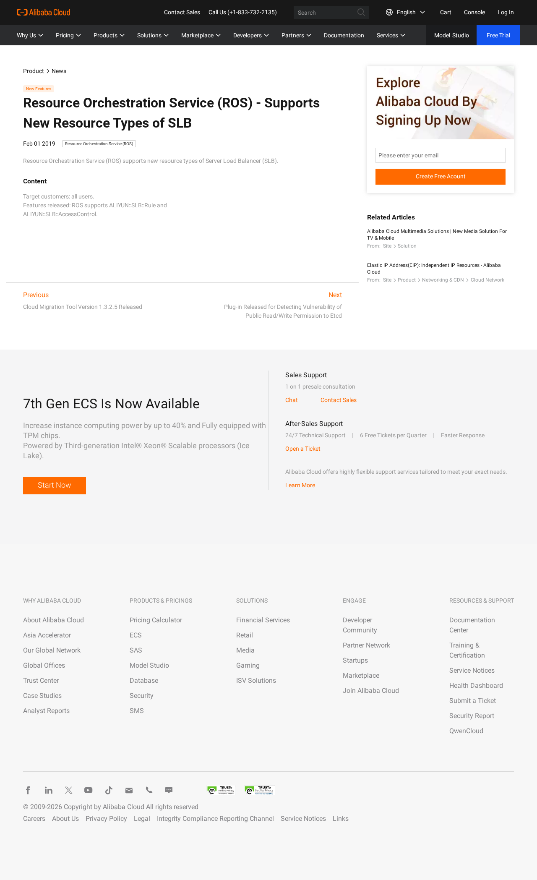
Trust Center (41, 680)
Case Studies (42, 696)
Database (144, 680)
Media (245, 650)
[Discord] (169, 790)
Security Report (471, 716)
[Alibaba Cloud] (43, 12)
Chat (291, 400)
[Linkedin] (48, 790)
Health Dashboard (476, 685)
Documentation (344, 35)
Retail (244, 635)
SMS (137, 711)
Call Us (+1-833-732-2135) (243, 12)
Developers (247, 35)
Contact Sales (182, 12)
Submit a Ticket (472, 701)
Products (105, 35)
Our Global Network (52, 650)
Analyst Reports (46, 711)
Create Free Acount (441, 176)
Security (142, 696)
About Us (65, 819)
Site (387, 246)
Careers (34, 819)
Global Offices (44, 665)
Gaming (248, 665)
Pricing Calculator (156, 620)
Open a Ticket (303, 448)
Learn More (300, 485)
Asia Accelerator (47, 635)
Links (341, 819)
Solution (407, 246)
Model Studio (149, 665)
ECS (136, 635)
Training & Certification (467, 650)
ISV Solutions (256, 680)
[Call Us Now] (149, 790)
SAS (136, 650)
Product (33, 71)
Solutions (149, 35)
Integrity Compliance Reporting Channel (215, 819)
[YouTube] (88, 790)
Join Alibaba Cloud (371, 691)
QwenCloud (466, 731)
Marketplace (197, 35)
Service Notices (472, 670)
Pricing (65, 35)
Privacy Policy (106, 819)
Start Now (54, 484)
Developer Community (360, 625)
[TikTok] (109, 790)
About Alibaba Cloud (53, 620)
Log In (506, 12)
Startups (355, 660)
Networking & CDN (443, 280)
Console (474, 12)
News (59, 71)
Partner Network (366, 645)
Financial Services (263, 620)
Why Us (26, 35)
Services (387, 35)
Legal (142, 819)
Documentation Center (472, 625)
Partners (293, 35)
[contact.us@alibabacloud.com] (129, 790)
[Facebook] (28, 790)
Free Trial (498, 35)
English (406, 12)
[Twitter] (68, 790)
